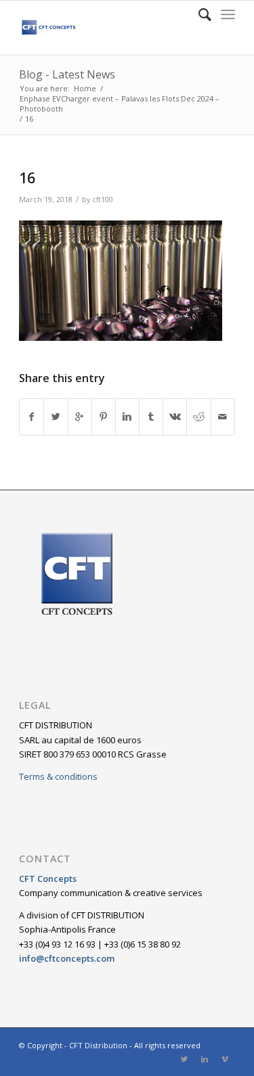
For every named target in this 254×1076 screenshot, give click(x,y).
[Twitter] (184, 1059)
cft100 (102, 199)
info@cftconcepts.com (66, 958)
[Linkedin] (204, 1059)
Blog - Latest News (67, 74)
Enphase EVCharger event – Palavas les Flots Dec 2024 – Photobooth (119, 103)
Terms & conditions (58, 776)
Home (85, 88)
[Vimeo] (225, 1059)
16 (27, 177)
